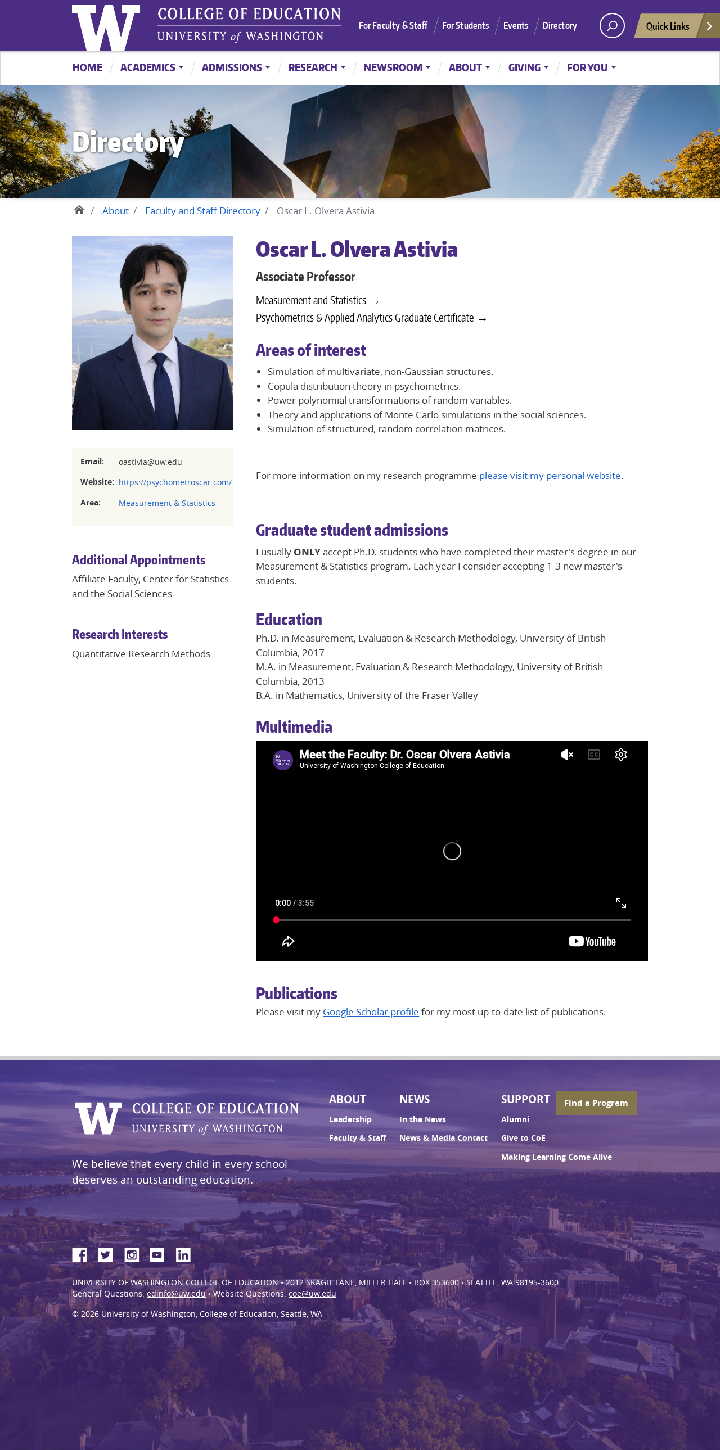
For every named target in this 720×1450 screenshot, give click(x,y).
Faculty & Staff (357, 1138)
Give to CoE (523, 1138)
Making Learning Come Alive (556, 1157)
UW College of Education (249, 25)
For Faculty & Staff (393, 25)
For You (587, 67)
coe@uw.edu (312, 1294)
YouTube (161, 1253)
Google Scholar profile (371, 1011)
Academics (148, 67)
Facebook (84, 1253)
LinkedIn (187, 1253)
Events (516, 25)
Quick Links (668, 26)
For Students (465, 25)
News (414, 1099)
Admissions (232, 67)
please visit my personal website (550, 475)
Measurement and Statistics (311, 299)
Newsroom (393, 67)
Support (525, 1099)
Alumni (515, 1119)
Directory (560, 25)
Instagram (135, 1253)
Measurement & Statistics (167, 503)
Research (313, 67)
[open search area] (612, 25)
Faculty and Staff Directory (202, 210)
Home (87, 67)
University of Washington (108, 25)
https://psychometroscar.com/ (175, 482)
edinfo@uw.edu (176, 1294)
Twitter (110, 1253)
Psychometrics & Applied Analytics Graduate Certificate (365, 317)
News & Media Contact (443, 1138)
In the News (422, 1119)
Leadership (350, 1119)
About (465, 67)
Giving (524, 67)
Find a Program (596, 1103)
